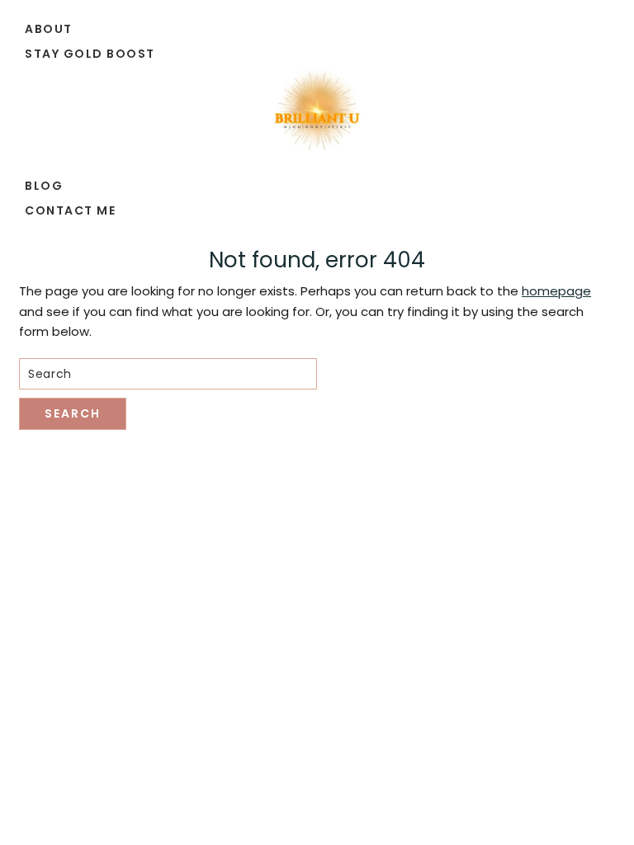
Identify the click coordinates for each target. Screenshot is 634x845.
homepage (556, 291)
